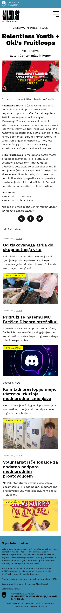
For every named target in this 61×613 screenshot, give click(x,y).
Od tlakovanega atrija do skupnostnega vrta (28, 247)
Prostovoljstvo (15, 276)
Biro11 (21, 603)
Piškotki (30, 603)
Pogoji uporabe (21, 606)
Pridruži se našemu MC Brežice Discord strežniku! (30, 319)
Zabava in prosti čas (30, 28)
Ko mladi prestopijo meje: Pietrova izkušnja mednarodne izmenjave (29, 394)
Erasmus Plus (13, 421)
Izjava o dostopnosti (45, 603)
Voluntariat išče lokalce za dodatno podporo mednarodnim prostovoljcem (30, 469)
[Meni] (56, 14)
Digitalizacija (13, 348)
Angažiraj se (13, 502)
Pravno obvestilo (39, 606)
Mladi (19, 239)
